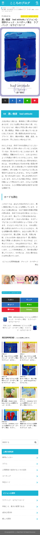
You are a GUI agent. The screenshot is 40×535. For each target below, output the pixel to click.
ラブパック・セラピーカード (12, 292)
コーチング (6, 476)
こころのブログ (20, 2)
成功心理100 (7, 512)
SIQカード (6, 482)
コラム (4, 463)
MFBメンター (7, 457)
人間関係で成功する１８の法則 (14, 470)
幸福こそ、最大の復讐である (13, 506)
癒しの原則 (6, 519)
